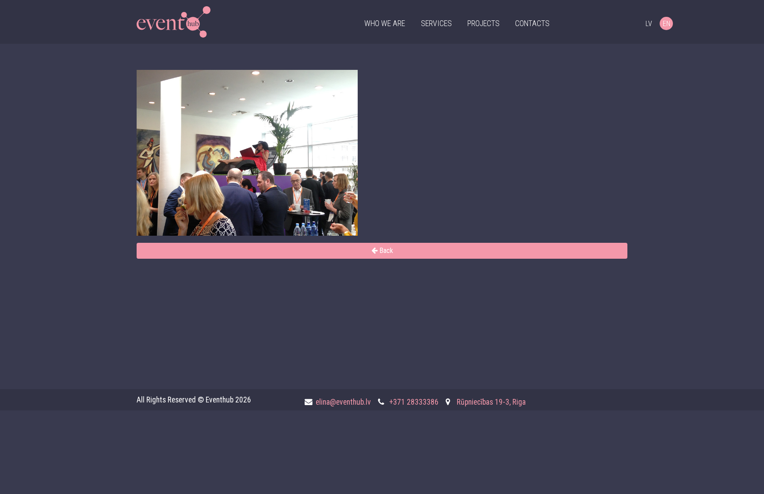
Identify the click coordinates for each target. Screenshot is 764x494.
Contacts (532, 23)
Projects (483, 23)
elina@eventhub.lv (343, 402)
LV (649, 23)
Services (436, 23)
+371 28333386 (414, 402)
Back (385, 250)
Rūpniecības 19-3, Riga (491, 402)
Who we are (384, 23)
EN (666, 23)
